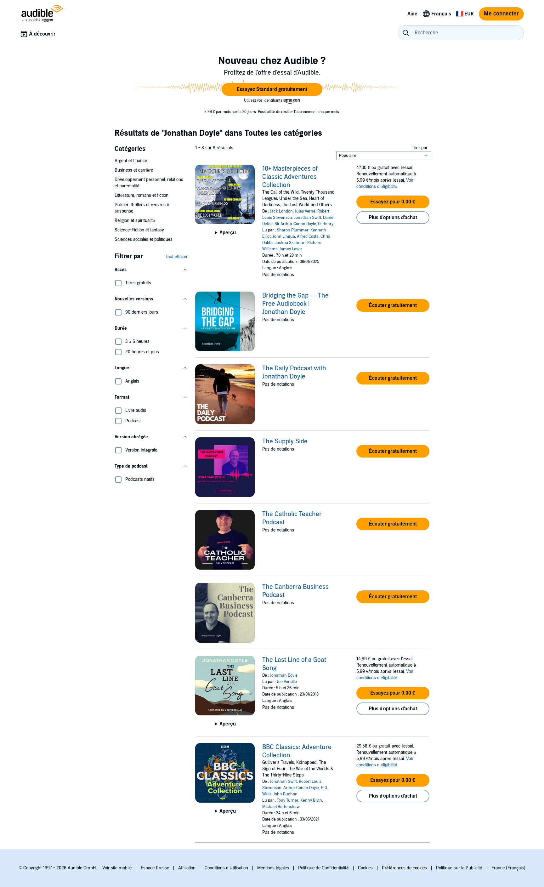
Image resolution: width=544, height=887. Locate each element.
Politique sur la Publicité (459, 868)
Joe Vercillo (287, 681)
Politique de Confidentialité (323, 868)
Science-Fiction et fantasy (139, 230)
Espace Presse (155, 868)
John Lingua (284, 236)
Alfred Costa (308, 236)
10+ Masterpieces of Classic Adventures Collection (290, 177)
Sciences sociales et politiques (144, 239)
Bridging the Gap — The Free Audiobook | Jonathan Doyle (295, 304)
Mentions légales (273, 868)
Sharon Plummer (293, 230)
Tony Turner (287, 800)
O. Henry (325, 223)
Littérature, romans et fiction (141, 195)
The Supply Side (285, 441)
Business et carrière (134, 170)
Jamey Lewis (290, 249)
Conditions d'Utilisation (226, 868)
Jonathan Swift (307, 217)
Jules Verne (305, 211)
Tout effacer (177, 256)
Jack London (281, 211)
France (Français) (508, 868)
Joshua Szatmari (290, 242)
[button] (272, 89)
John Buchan (285, 794)
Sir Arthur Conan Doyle (295, 223)
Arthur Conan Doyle (301, 787)
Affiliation (187, 868)
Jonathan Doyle (284, 675)
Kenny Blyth (311, 800)
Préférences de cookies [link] (404, 868)
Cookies (365, 868)
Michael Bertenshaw (281, 806)
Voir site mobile (117, 868)
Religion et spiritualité (135, 220)
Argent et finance (131, 160)
